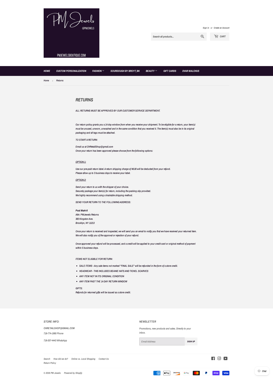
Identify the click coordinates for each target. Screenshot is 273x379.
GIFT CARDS (169, 71)
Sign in (206, 27)
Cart (222, 36)
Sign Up (191, 341)
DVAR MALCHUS (190, 71)
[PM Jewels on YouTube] (226, 359)
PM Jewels (56, 373)
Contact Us (104, 358)
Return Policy (50, 363)
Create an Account (221, 27)
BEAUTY (150, 71)
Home (47, 71)
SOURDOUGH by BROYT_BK (125, 71)
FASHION (97, 71)
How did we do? (60, 358)
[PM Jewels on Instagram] (219, 359)
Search (47, 358)
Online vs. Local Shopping (83, 358)
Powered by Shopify (73, 373)
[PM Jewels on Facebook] (213, 359)
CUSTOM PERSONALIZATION (71, 71)
